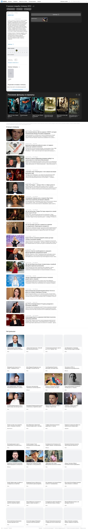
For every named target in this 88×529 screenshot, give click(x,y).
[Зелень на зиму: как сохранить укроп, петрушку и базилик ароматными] (15, 421)
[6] (18, 52)
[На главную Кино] (5, 1)
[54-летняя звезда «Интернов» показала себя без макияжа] (34, 517)
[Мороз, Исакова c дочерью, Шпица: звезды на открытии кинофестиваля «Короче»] (73, 517)
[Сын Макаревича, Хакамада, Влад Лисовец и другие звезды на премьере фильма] (73, 344)
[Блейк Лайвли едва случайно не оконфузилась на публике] (15, 478)
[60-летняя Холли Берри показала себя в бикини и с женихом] (73, 478)
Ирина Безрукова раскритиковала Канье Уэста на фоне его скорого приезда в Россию (40, 291)
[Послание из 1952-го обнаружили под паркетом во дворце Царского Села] (73, 363)
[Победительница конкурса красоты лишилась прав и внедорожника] (15, 498)
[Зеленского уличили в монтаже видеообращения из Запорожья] (15, 459)
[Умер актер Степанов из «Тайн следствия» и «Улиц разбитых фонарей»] (34, 459)
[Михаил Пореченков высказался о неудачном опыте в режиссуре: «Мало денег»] (54, 517)
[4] (14, 52)
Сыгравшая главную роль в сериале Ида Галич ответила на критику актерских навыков (39, 198)
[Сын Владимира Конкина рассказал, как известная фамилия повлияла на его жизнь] (54, 363)
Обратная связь (83, 528)
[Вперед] (79, 95)
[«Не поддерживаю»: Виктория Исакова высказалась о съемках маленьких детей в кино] (15, 382)
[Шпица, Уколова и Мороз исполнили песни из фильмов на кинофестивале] (73, 459)
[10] (26, 52)
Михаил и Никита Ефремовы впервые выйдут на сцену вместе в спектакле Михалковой (39, 159)
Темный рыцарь (23, 115)
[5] (16, 52)
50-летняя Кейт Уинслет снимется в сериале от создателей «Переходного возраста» (38, 225)
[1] (8, 52)
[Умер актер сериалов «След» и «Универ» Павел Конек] (54, 401)
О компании (6, 528)
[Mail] (2, 1)
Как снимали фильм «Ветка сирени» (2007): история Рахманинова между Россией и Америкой (40, 132)
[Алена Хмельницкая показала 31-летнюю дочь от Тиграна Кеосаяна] (73, 382)
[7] (20, 52)
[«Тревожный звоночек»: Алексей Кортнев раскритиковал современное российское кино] (34, 344)
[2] (10, 52)
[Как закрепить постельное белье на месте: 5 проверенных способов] (54, 478)
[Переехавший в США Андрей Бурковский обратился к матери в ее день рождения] (15, 344)
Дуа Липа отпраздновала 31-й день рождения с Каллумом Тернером (39, 304)
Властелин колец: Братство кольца (49, 116)
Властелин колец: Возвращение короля (74, 116)
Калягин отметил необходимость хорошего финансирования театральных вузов (38, 251)
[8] (22, 52)
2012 (8, 12)
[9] (24, 52)
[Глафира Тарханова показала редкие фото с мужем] (54, 421)
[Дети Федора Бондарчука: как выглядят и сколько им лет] (34, 363)
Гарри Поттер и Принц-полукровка (37, 116)
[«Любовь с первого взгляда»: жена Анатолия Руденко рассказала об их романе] (73, 401)
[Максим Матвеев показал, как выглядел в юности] (73, 498)
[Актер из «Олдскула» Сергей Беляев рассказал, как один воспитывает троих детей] (54, 382)
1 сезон (9, 79)
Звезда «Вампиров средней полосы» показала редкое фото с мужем (39, 278)
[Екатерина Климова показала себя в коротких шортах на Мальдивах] (73, 440)
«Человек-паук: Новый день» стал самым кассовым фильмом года (40, 172)
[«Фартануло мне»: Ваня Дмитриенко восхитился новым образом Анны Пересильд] (54, 459)
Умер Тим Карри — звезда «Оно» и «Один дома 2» (40, 185)
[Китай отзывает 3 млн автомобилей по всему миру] (34, 440)
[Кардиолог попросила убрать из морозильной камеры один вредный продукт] (73, 421)
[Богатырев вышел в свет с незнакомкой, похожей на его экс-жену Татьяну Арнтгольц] (15, 440)
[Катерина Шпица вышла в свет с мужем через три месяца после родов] (15, 401)
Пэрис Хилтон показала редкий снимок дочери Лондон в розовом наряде (39, 238)
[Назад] (76, 95)
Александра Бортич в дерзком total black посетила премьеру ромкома (40, 317)
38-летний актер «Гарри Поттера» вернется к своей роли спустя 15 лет (40, 212)
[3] (12, 52)
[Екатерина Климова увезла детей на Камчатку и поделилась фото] (34, 401)
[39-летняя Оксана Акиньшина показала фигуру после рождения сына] (15, 517)
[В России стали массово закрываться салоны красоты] (34, 382)
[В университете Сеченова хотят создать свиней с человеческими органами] (54, 440)
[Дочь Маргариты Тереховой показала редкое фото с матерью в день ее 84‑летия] (34, 421)
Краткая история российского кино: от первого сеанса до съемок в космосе (39, 145)
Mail (2, 528)
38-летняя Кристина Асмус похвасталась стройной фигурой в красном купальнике (40, 264)
